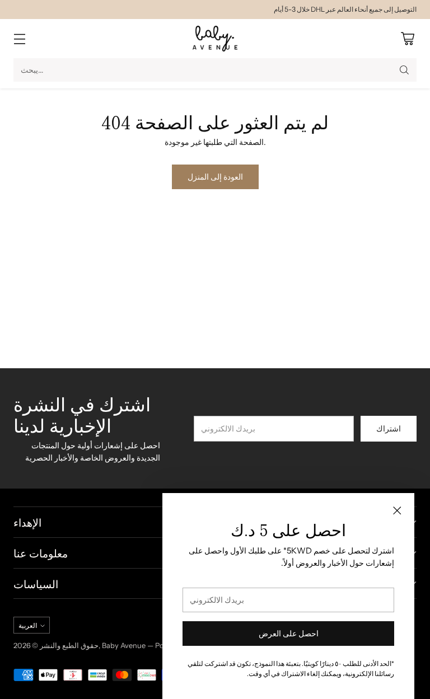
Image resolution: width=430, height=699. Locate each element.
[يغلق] (397, 510)
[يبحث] (404, 70)
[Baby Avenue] (215, 38)
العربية (27, 625)
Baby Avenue (124, 645)
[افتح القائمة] (19, 38)
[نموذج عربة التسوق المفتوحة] (407, 38)
